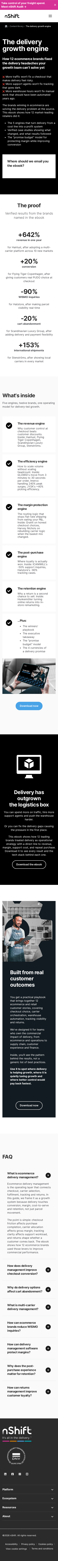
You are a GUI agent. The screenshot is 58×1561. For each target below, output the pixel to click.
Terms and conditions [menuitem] (42, 1548)
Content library (17, 26)
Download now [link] (29, 705)
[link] (29, 676)
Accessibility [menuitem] (11, 1544)
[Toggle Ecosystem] (29, 1498)
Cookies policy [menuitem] (45, 1544)
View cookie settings (16, 1548)
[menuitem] (16, 1548)
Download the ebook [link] (29, 864)
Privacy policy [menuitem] (28, 1544)
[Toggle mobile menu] (50, 16)
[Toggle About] (29, 1516)
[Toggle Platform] (29, 1489)
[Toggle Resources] (29, 1507)
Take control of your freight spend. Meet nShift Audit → (23, 4)
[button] (29, 1175)
